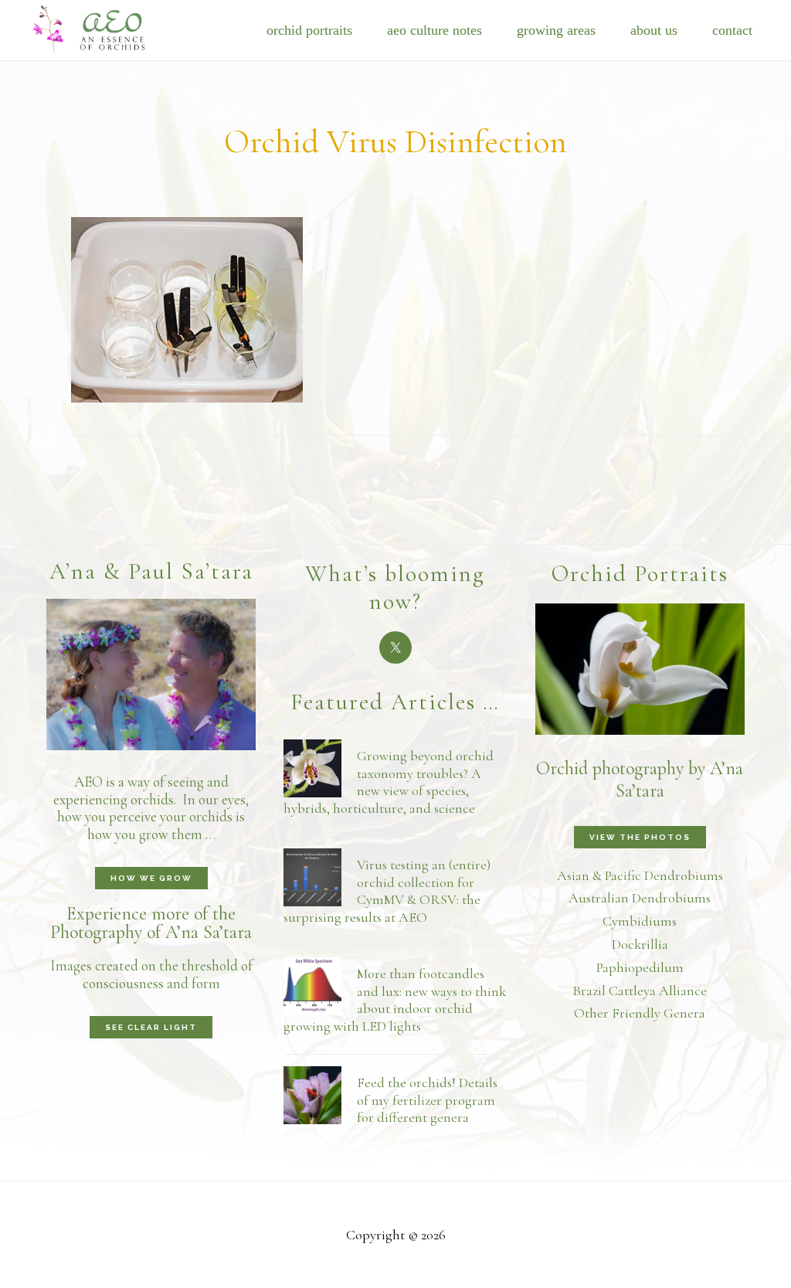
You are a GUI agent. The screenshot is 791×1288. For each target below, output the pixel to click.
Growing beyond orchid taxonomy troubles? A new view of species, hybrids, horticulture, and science (388, 782)
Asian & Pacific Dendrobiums (640, 875)
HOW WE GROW (151, 878)
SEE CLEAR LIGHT (151, 1027)
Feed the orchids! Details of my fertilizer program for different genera (427, 1100)
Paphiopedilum (640, 967)
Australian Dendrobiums (640, 897)
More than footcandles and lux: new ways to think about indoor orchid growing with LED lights (394, 1000)
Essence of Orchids (100, 27)
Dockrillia (640, 944)
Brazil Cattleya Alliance (639, 990)
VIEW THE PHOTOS (640, 837)
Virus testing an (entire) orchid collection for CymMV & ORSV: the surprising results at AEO (387, 891)
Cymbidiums (640, 920)
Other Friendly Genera (639, 1012)
